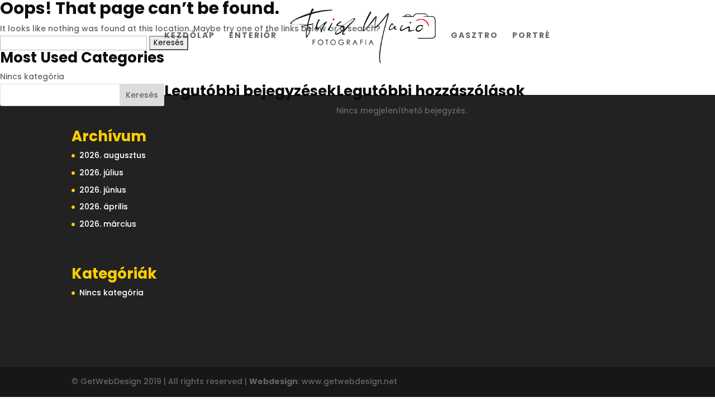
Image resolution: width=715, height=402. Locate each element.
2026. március (107, 223)
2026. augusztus (112, 155)
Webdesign (273, 381)
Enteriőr (253, 36)
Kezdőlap (189, 36)
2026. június (102, 189)
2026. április (103, 206)
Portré (531, 36)
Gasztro (474, 36)
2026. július (101, 172)
